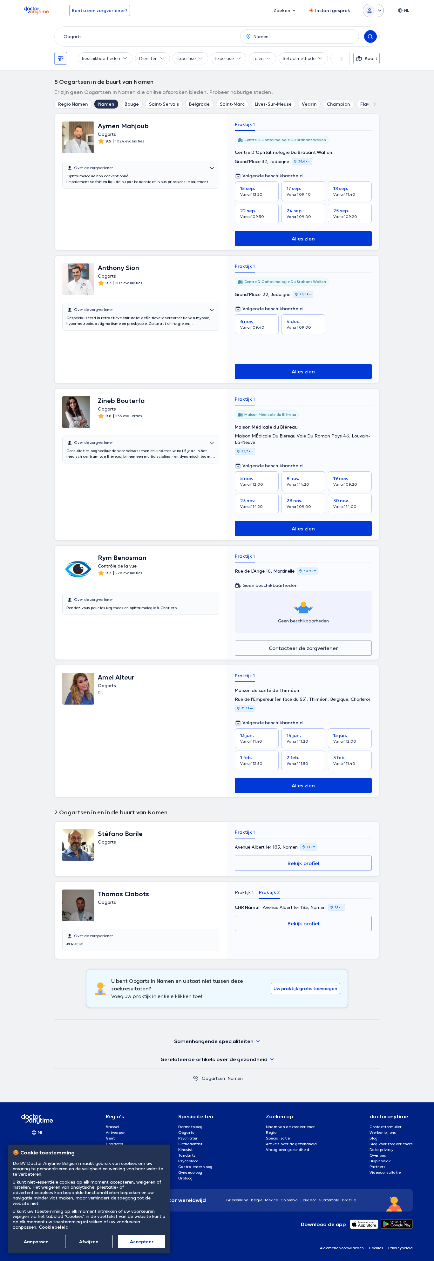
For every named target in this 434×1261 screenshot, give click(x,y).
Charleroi (114, 1143)
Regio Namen (73, 104)
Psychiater (188, 1138)
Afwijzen (88, 1242)
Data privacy (381, 1149)
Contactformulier (386, 1126)
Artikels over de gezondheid (291, 1143)
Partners (377, 1166)
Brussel (112, 1126)
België (256, 1200)
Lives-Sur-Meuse (273, 104)
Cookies (376, 1247)
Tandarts (186, 1155)
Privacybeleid (400, 1247)
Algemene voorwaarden (342, 1247)
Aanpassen (36, 1242)
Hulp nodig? (380, 1161)
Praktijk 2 (269, 892)
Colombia (289, 1200)
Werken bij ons (383, 1132)
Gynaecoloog (190, 1172)
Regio (271, 1132)
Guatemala (329, 1200)
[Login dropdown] (373, 10)
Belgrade (199, 104)
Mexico (271, 1200)
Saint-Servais (164, 104)
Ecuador (308, 1200)
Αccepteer (141, 1242)
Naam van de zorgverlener (290, 1126)
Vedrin (309, 104)
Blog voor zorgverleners (391, 1143)
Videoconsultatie (385, 1172)
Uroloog (185, 1178)
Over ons (378, 1155)
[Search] (370, 36)
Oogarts (186, 1132)
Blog (374, 1138)
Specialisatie (278, 1138)
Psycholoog (188, 1161)
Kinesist (185, 1149)
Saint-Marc (232, 104)
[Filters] (60, 58)
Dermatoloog (190, 1126)
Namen (106, 104)
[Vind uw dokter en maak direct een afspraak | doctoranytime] (195, 1078)
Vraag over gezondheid (287, 1149)
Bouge (132, 104)
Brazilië (349, 1200)
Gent (110, 1138)
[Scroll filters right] (337, 58)
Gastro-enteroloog (195, 1166)
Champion (338, 104)
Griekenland (237, 1200)
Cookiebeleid (54, 1227)
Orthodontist (190, 1143)
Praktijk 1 (245, 124)
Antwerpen (115, 1132)
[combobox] (146, 36)
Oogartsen (213, 1078)
